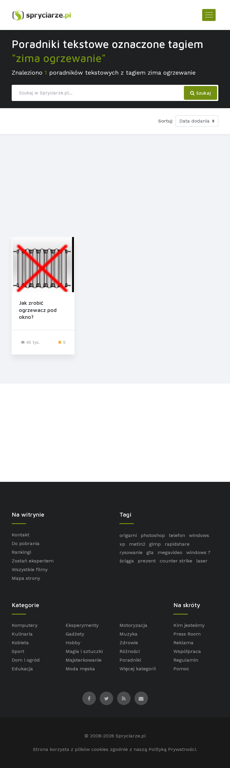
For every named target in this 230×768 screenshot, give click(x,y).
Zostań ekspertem (33, 561)
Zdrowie (128, 642)
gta (150, 552)
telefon (177, 535)
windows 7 (198, 552)
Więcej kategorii (137, 669)
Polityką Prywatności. (173, 749)
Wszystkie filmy (30, 569)
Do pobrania (26, 543)
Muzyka (128, 634)
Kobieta (20, 642)
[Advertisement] (115, 184)
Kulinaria (22, 634)
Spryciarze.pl (131, 736)
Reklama (183, 642)
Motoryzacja (133, 625)
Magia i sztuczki (84, 651)
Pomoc (181, 669)
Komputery (24, 625)
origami (128, 535)
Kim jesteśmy (189, 625)
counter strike (176, 561)
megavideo (170, 552)
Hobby (73, 642)
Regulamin (185, 660)
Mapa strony (26, 578)
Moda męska (80, 669)
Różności (129, 651)
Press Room (187, 634)
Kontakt (20, 535)
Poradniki (130, 660)
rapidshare (177, 544)
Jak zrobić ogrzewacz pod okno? (38, 310)
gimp (155, 544)
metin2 (137, 544)
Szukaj (203, 93)
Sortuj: (165, 121)
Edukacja (22, 669)
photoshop (153, 535)
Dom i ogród (26, 660)
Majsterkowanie (84, 660)
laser (202, 561)
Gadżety (75, 634)
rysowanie (131, 552)
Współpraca (187, 651)
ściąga (126, 561)
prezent (147, 561)
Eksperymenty (82, 625)
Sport (18, 651)
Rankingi (21, 552)
